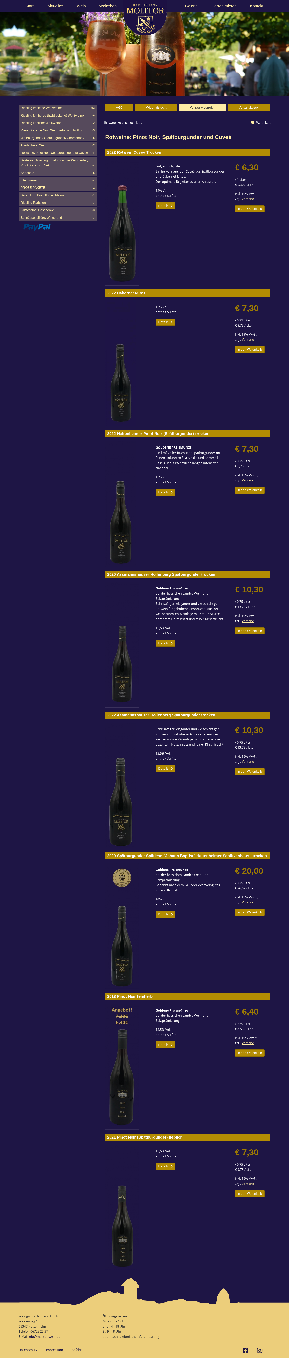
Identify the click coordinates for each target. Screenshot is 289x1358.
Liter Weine (58, 180)
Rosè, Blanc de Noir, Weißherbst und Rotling (58, 130)
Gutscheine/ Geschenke (58, 210)
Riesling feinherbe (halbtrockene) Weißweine (58, 115)
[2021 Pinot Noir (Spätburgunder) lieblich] (126, 1207)
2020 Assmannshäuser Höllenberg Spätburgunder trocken (161, 574)
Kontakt (256, 6)
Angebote (58, 172)
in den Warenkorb (249, 208)
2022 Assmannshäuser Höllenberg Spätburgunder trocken (161, 715)
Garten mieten (224, 6)
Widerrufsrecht (156, 107)
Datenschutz (28, 1350)
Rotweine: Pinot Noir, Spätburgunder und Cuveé (58, 152)
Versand (248, 199)
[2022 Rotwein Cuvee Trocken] (126, 223)
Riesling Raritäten (58, 202)
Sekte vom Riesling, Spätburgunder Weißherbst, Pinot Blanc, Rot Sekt (58, 163)
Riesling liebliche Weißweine (58, 123)
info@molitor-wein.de (44, 1336)
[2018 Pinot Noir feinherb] (126, 1067)
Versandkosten (249, 107)
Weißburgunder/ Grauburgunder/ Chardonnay (58, 138)
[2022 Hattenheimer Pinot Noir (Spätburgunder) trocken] (126, 504)
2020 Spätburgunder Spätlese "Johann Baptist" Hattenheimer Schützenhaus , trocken (187, 856)
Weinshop (108, 6)
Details (163, 206)
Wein (81, 6)
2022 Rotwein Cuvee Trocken (134, 152)
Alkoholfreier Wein (58, 145)
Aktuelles (55, 6)
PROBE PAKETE (58, 187)
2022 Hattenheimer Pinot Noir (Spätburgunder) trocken (158, 434)
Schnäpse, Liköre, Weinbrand (58, 217)
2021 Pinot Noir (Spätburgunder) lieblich (145, 1137)
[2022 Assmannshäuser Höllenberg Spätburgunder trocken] (126, 785)
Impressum (54, 1350)
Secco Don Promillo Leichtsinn (58, 195)
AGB (119, 107)
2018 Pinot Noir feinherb (130, 996)
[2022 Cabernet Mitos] (126, 363)
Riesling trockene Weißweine (58, 108)
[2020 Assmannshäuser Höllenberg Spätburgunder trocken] (126, 645)
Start (29, 6)
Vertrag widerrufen (202, 107)
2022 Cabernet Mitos (126, 293)
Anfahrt (77, 1350)
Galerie (191, 6)
